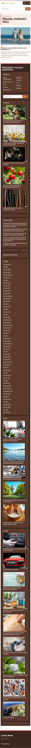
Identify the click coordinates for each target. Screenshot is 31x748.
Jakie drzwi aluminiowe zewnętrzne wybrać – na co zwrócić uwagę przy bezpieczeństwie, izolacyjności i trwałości (15, 224)
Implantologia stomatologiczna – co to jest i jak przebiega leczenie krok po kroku (15, 229)
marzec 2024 (6, 312)
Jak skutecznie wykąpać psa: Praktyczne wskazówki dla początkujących (14, 120)
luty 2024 (5, 314)
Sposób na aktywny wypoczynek (12, 479)
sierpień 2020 (7, 394)
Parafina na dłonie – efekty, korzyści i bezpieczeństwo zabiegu (13, 523)
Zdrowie (2, 46)
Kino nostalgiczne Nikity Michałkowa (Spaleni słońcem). (15, 162)
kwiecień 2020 (7, 404)
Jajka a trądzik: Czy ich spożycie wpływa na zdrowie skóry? (15, 610)
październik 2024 (7, 296)
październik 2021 (7, 362)
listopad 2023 (7, 322)
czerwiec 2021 (7, 370)
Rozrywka (19, 77)
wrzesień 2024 (7, 298)
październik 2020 (7, 391)
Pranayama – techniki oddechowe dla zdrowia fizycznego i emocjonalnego (13, 462)
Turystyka (18, 80)
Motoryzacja (6, 89)
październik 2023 (7, 325)
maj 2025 (5, 280)
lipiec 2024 (6, 304)
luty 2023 (5, 335)
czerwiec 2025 (7, 277)
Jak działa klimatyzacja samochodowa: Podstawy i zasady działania (15, 548)
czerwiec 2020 (7, 399)
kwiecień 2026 (7, 269)
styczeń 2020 (6, 412)
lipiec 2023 (6, 333)
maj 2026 (5, 267)
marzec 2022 (6, 349)
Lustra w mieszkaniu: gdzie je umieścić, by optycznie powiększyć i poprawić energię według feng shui (14, 239)
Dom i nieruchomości (7, 78)
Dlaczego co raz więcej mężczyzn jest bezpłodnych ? (14, 48)
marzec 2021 (6, 378)
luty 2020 (5, 409)
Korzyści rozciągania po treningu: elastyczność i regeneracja (12, 439)
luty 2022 (5, 351)
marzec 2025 (6, 285)
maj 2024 (5, 309)
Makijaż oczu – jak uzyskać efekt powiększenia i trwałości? (12, 588)
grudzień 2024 (7, 291)
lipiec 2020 (6, 396)
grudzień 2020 (7, 386)
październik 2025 (7, 275)
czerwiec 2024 (7, 306)
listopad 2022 (7, 341)
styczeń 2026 (6, 272)
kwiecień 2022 (7, 346)
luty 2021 (5, 380)
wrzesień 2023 (7, 328)
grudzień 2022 (7, 338)
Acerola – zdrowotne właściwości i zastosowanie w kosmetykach (12, 186)
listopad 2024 (7, 293)
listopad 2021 (7, 359)
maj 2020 (5, 402)
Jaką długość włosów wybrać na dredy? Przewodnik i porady (15, 208)
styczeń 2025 (6, 288)
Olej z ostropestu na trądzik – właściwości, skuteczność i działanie (15, 143)
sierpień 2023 (7, 330)
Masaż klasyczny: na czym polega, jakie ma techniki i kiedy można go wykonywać (14, 234)
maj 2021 (5, 372)
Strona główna (5, 743)
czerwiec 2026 (7, 264)
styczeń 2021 (6, 383)
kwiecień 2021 (7, 375)
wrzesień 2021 (7, 365)
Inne (4, 84)
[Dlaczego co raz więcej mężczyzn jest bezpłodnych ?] (15, 36)
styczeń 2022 (6, 354)
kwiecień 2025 (7, 283)
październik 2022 (7, 343)
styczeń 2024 (6, 317)
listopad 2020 (7, 388)
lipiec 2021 (6, 367)
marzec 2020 (6, 407)
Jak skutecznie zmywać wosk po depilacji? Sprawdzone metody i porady (14, 632)
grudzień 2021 (7, 357)
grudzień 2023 (7, 320)
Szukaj (27, 8)
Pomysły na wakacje (8, 717)
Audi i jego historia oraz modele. (15, 568)
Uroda (18, 83)
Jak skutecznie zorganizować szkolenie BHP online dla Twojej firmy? (15, 244)
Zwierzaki (18, 88)
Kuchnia (5, 87)
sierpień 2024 (7, 301)
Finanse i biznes (7, 82)
